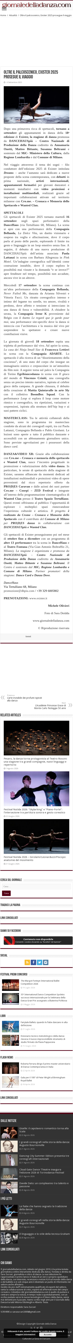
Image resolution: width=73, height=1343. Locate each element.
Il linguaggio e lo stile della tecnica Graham (44, 1233)
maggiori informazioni (25, 1334)
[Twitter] (39, 962)
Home (3, 15)
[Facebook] (33, 962)
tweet (28, 636)
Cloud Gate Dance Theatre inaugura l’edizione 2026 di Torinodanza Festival (41, 1171)
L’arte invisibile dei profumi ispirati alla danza (24, 698)
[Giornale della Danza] (36, 5)
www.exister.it (38, 598)
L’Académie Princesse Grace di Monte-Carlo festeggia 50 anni (50, 706)
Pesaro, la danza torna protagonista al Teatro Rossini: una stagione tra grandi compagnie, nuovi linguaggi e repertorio (35, 761)
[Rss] (27, 962)
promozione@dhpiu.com (19, 590)
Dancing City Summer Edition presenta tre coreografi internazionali (44, 1157)
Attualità (13, 15)
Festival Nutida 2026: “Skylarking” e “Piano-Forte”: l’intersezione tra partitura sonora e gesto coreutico (34, 811)
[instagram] (45, 962)
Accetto (47, 1334)
